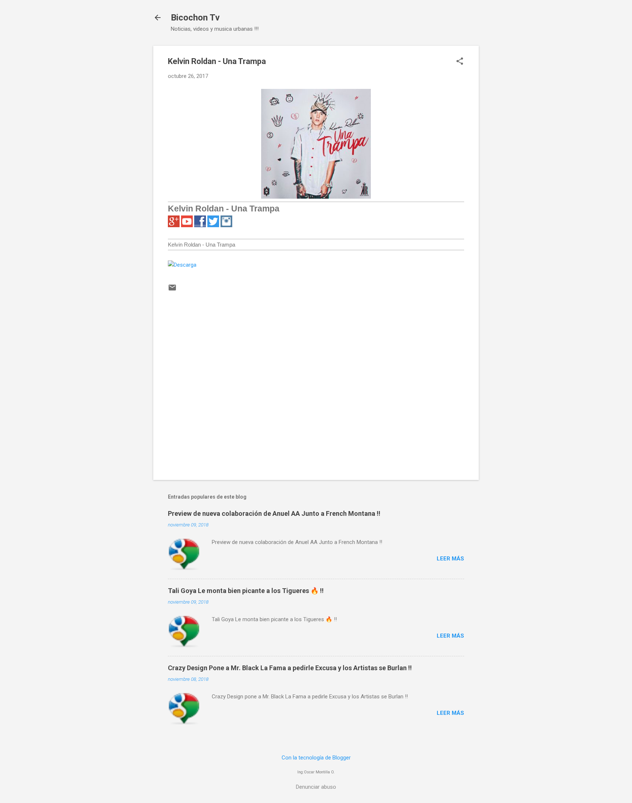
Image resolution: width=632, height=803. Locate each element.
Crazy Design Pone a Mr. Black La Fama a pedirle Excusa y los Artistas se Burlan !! (290, 668)
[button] (459, 62)
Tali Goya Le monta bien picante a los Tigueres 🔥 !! (246, 590)
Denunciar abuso (316, 787)
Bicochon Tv (195, 17)
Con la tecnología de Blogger (316, 757)
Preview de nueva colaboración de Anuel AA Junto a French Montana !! (274, 513)
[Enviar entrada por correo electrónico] (172, 290)
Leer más (450, 558)
